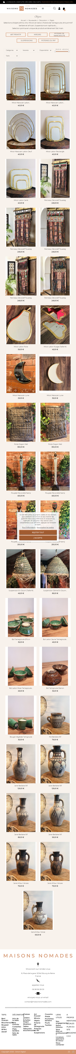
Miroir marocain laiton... (21, 103)
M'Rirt (4, 1029)
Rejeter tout (38, 532)
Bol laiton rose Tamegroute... (21, 688)
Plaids (47, 1016)
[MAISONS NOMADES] (38, 956)
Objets (37, 1020)
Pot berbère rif (55, 737)
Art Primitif (15, 35)
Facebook (68, 1052)
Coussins (49, 1014)
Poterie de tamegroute (59, 35)
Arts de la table (15, 1019)
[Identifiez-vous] (59, 8)
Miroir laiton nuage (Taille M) (55, 347)
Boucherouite (5, 1023)
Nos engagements (60, 1022)
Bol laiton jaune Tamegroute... (55, 639)
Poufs (47, 1023)
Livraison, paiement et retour (60, 1039)
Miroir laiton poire (21, 347)
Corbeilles (16, 1027)
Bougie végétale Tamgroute (21, 737)
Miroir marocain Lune (21, 395)
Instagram (72, 1052)
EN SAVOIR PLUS (44, 6)
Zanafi (4, 1032)
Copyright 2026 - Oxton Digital (13, 1052)
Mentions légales (71, 1022)
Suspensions (27, 40)
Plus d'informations (29, 527)
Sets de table (15, 1034)
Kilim (3, 1027)
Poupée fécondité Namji (21, 493)
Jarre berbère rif (21, 786)
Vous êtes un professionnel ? (60, 1032)
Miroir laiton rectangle (55, 151)
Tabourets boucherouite (27, 1029)
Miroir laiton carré (21, 200)
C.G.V (69, 1036)
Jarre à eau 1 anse (38, 932)
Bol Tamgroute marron (55, 688)
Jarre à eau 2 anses (21, 883)
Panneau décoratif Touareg (55, 200)
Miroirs (37, 35)
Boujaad (4, 1025)
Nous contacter (60, 1044)
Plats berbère (15, 1030)
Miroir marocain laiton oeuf (21, 151)
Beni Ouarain (4, 1019)
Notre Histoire (59, 1026)
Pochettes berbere (49, 1019)
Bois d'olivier (15, 1023)
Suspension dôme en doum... (55, 591)
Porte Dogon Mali (21, 444)
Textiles (48, 1025)
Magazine (71, 1033)
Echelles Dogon (26, 1021)
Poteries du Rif (48, 40)
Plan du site (70, 1028)
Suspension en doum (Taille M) (21, 591)
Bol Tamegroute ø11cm (21, 639)
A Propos (70, 1016)
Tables (26, 1026)
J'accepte (38, 538)
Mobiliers (27, 1024)
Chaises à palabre (26, 1016)
